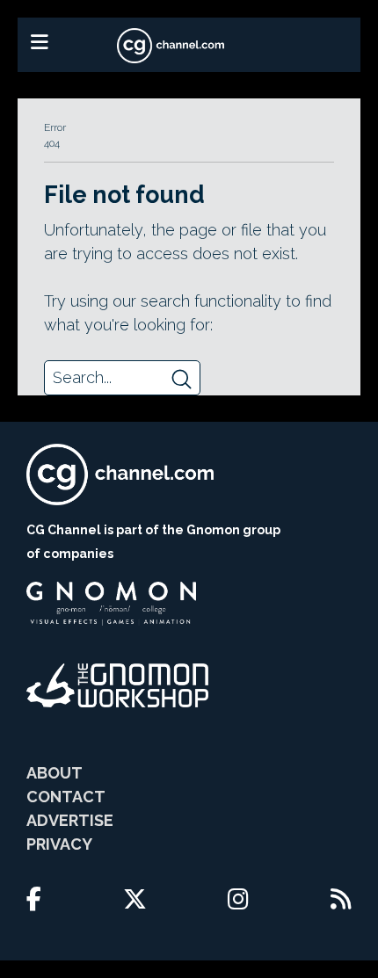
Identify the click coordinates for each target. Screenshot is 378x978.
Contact (65, 796)
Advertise (69, 820)
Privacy (59, 844)
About (54, 773)
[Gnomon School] (111, 604)
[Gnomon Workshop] (117, 685)
